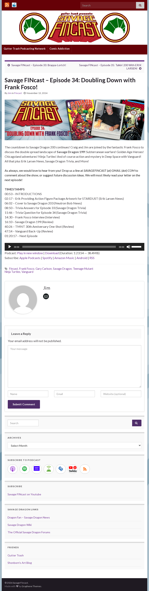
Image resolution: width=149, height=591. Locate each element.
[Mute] (128, 247)
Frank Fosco (26, 268)
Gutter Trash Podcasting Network (24, 48)
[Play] (10, 247)
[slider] (137, 246)
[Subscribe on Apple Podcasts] (13, 469)
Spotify (47, 258)
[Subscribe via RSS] (85, 469)
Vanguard (27, 271)
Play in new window (30, 253)
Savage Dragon (62, 268)
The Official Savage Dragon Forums (29, 532)
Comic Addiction (59, 48)
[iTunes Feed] (14, 4)
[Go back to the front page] (74, 28)
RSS (91, 258)
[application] (74, 247)
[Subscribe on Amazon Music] (37, 469)
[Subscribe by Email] (61, 469)
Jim (9, 93)
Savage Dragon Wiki (20, 524)
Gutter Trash (16, 555)
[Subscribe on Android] (49, 469)
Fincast (18, 93)
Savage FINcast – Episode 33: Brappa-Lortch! (38, 65)
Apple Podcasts (29, 258)
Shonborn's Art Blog (20, 562)
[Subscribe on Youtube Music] (73, 469)
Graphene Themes (31, 586)
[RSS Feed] (7, 4)
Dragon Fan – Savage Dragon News (29, 517)
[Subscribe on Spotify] (25, 469)
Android (81, 258)
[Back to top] (140, 582)
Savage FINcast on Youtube (24, 494)
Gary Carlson (44, 268)
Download (52, 253)
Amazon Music (64, 258)
